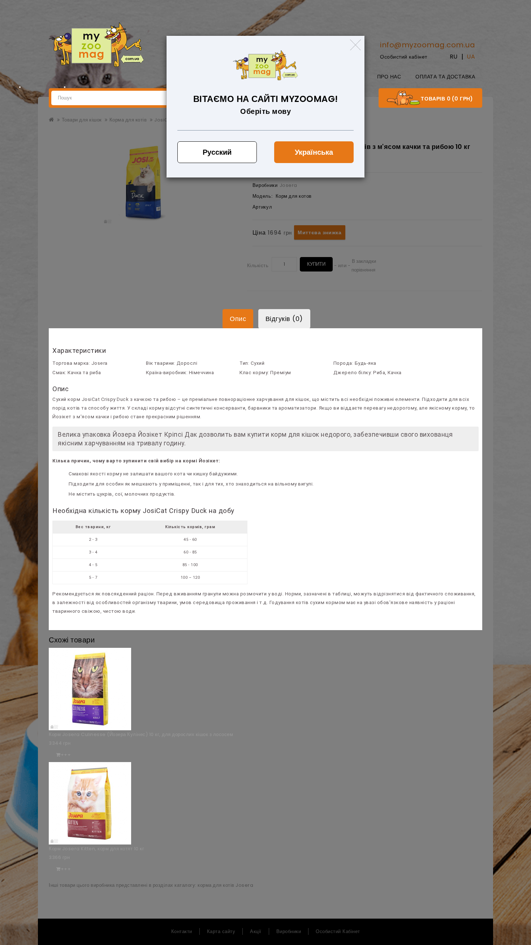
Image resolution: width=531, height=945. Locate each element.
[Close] (355, 44)
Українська (314, 152)
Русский (217, 152)
